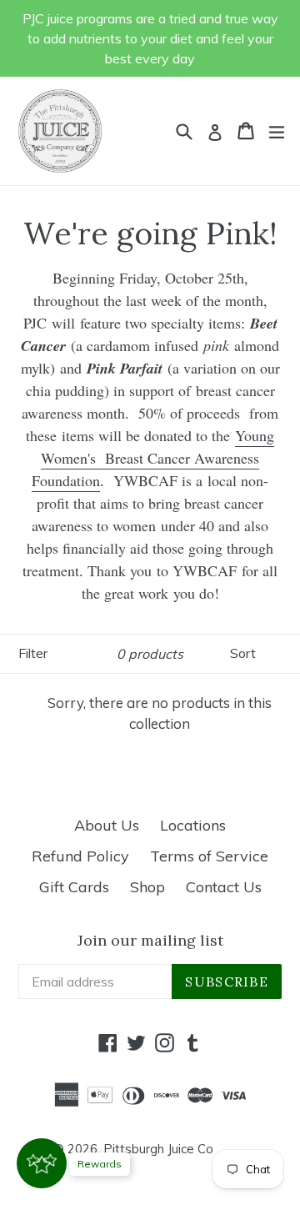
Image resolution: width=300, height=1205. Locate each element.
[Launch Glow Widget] (42, 1163)
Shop (147, 886)
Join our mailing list (150, 940)
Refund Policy (80, 856)
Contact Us (224, 886)
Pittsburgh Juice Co (158, 1149)
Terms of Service (209, 856)
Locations (193, 825)
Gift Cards (74, 886)
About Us (106, 825)
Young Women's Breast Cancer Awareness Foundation (153, 457)
